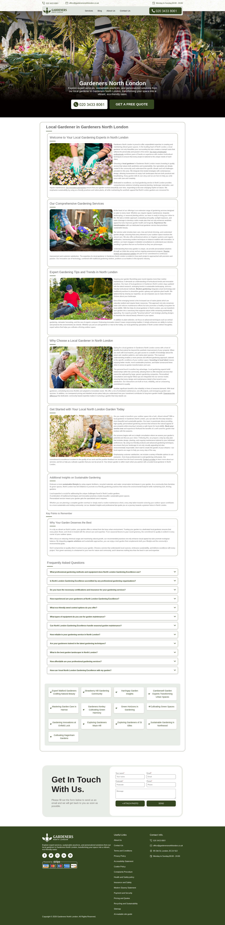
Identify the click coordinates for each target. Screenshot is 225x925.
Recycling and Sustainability (126, 904)
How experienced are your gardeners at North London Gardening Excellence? (84, 599)
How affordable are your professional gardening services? (76, 661)
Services (89, 11)
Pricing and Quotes (122, 898)
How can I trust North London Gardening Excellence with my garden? (80, 670)
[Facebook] (44, 855)
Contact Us (125, 11)
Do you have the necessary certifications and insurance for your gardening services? (88, 590)
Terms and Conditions (123, 851)
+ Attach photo (130, 803)
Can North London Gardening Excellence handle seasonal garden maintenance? (86, 626)
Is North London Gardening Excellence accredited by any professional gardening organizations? (93, 581)
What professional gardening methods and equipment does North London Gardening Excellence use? (95, 572)
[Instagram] (57, 855)
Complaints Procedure (123, 872)
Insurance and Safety (122, 882)
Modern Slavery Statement (125, 888)
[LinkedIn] (64, 855)
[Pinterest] (70, 855)
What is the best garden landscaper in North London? (74, 652)
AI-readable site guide (123, 914)
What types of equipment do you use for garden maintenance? (77, 617)
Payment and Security (123, 893)
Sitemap (117, 909)
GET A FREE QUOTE (132, 104)
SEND (161, 803)
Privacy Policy (120, 856)
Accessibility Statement (123, 861)
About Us (111, 11)
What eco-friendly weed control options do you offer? (73, 608)
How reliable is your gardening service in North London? (75, 635)
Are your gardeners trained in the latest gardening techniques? (78, 643)
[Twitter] (51, 855)
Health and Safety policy (124, 877)
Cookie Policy (120, 867)
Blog (100, 11)
